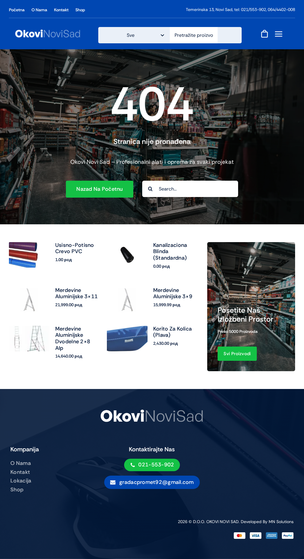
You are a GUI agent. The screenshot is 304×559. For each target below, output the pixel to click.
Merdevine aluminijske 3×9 (172, 293)
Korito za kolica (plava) (172, 332)
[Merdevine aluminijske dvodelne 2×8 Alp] (29, 330)
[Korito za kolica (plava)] (127, 330)
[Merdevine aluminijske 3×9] (127, 291)
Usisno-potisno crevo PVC (74, 248)
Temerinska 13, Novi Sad (209, 9)
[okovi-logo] (48, 31)
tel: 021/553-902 (250, 9)
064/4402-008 (281, 9)
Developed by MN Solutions (267, 521)
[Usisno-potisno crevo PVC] (29, 246)
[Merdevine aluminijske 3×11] (29, 291)
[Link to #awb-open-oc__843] (278, 33)
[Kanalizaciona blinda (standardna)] (127, 246)
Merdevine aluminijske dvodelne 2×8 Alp (72, 338)
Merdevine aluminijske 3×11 (76, 293)
